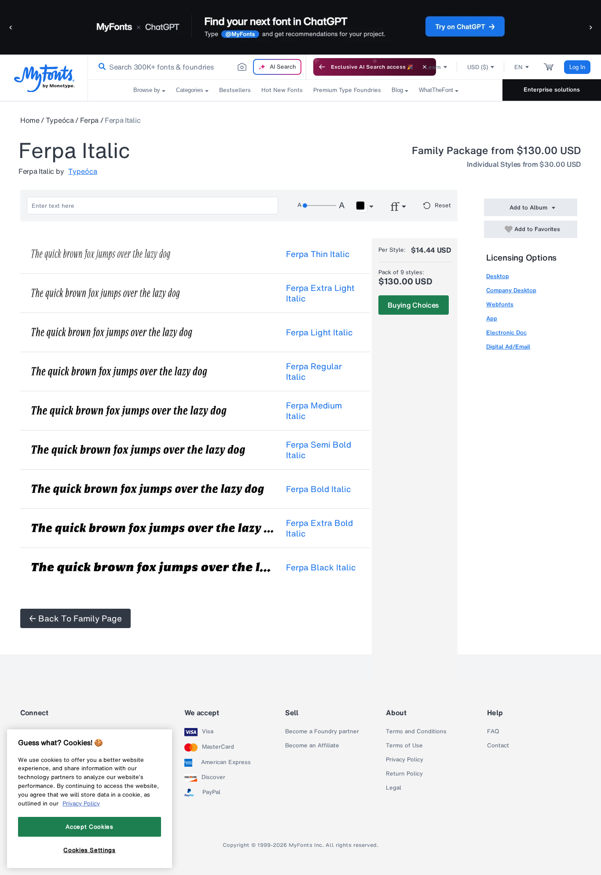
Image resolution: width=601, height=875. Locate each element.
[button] (11, 27)
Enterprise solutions (552, 89)
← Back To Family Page (75, 618)
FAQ (493, 731)
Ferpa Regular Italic (314, 371)
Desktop (497, 276)
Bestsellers (235, 90)
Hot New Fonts (282, 90)
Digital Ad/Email (508, 346)
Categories (189, 90)
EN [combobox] (518, 67)
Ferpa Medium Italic (314, 410)
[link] (100, 67)
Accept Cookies (89, 826)
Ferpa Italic (122, 120)
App (491, 318)
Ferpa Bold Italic (318, 489)
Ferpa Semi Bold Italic (318, 449)
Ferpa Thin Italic (318, 254)
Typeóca (60, 120)
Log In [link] (577, 67)
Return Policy (404, 773)
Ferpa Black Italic (321, 567)
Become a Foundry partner (322, 731)
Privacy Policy (404, 759)
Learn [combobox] (433, 67)
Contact (498, 745)
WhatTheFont (436, 90)
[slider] (319, 205)
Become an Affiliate (312, 745)
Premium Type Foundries (347, 90)
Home (30, 120)
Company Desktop (511, 290)
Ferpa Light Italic (319, 332)
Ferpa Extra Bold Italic (319, 528)
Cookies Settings (89, 850)
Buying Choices (413, 305)
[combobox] (197, 67)
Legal (393, 787)
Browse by (146, 90)
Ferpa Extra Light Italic (320, 293)
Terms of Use (404, 745)
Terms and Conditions (416, 731)
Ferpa (89, 120)
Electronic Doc (506, 332)
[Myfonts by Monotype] (44, 78)
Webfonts (499, 304)
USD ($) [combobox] (477, 67)
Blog (397, 90)
